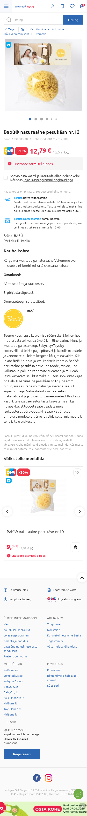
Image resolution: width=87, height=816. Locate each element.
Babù (31, 311)
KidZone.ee (11, 670)
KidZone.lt (10, 703)
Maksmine (53, 630)
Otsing (73, 20)
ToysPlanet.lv (12, 709)
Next (80, 511)
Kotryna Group (13, 681)
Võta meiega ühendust (62, 646)
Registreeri (22, 754)
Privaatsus (53, 670)
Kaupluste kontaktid (17, 630)
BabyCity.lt (11, 687)
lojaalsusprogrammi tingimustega (48, 180)
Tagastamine (55, 641)
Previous (7, 511)
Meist (7, 624)
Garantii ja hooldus (16, 641)
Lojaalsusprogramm (16, 635)
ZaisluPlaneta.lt (14, 698)
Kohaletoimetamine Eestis (64, 635)
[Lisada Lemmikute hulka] (77, 472)
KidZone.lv (10, 714)
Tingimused (54, 624)
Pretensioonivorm (15, 656)
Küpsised (53, 685)
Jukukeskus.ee (13, 675)
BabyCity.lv (11, 692)
